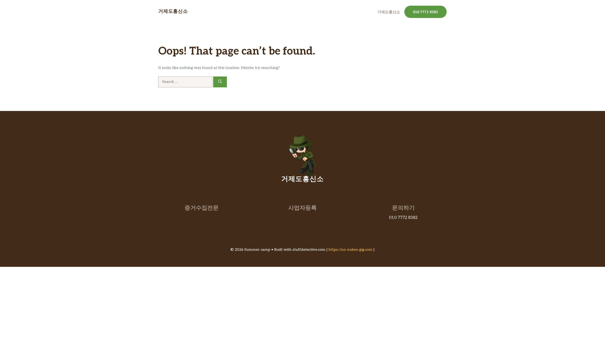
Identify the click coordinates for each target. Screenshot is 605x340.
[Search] (220, 81)
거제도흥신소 (173, 11)
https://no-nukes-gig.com (350, 249)
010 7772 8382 (425, 11)
